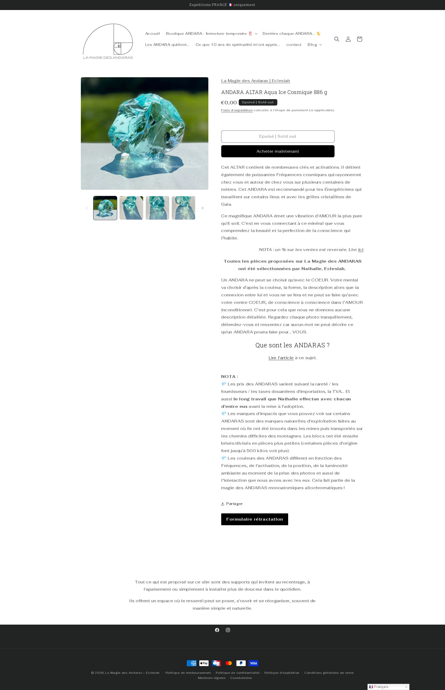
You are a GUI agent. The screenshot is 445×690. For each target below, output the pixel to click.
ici (360, 249)
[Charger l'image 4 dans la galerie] (183, 208)
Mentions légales (212, 678)
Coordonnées (241, 678)
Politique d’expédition (281, 673)
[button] (211, 33)
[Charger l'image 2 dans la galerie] (131, 208)
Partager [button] (234, 503)
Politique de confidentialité (238, 673)
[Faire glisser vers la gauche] (86, 208)
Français (380, 687)
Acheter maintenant (277, 151)
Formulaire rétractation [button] (254, 519)
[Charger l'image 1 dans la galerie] (105, 208)
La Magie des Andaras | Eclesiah (255, 80)
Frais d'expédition (237, 110)
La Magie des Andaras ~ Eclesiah (132, 673)
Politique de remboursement (188, 673)
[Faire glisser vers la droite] (202, 208)
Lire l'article (281, 357)
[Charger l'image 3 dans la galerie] (157, 208)
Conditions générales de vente (329, 673)
